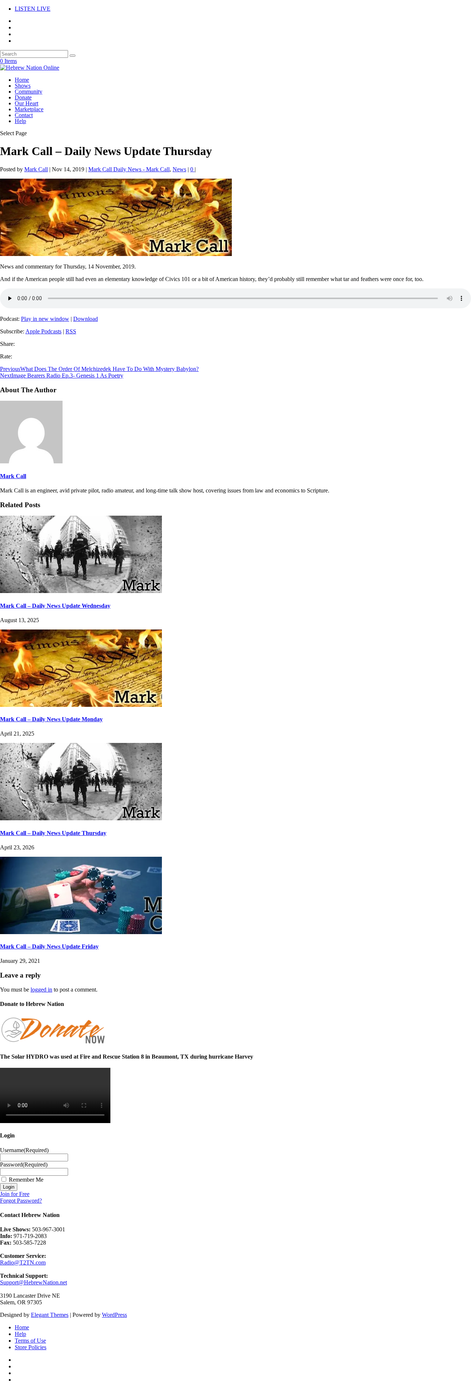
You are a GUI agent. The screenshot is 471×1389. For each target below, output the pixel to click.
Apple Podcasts (43, 331)
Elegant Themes (49, 1315)
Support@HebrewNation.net (33, 1282)
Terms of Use (30, 1340)
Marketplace (29, 109)
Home (22, 80)
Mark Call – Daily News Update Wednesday (55, 606)
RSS (70, 331)
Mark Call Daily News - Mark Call (129, 169)
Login (8, 1187)
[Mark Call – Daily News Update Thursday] (81, 818)
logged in (41, 989)
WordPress (114, 1315)
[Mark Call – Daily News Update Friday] (81, 932)
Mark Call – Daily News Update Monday (51, 719)
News (179, 169)
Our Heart (26, 103)
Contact (24, 115)
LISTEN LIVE (32, 9)
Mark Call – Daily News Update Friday (49, 946)
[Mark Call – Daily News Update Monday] (81, 705)
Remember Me (26, 1179)
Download (85, 319)
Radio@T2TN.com (23, 1262)
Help (20, 121)
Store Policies (30, 1347)
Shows (23, 86)
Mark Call (36, 169)
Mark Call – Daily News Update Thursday (53, 833)
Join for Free (14, 1194)
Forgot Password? (21, 1200)
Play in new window (45, 319)
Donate (23, 97)
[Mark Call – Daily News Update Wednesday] (81, 591)
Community (28, 91)
